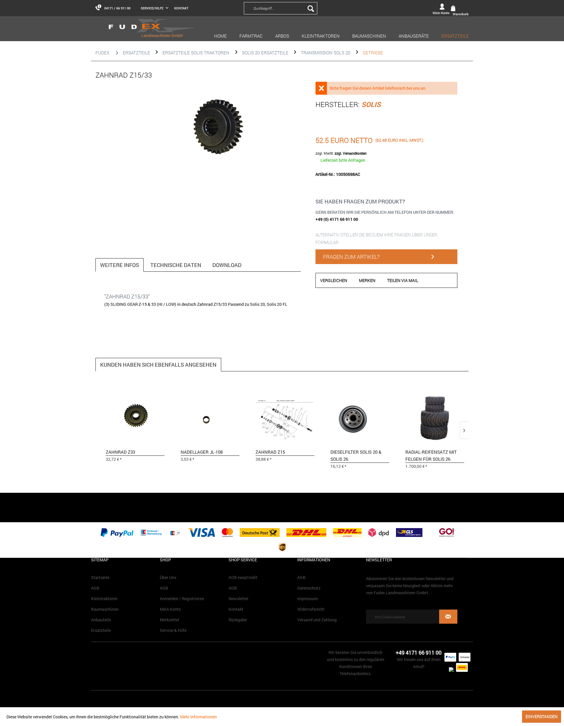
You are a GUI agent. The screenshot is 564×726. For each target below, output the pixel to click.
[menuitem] (320, 8)
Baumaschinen (105, 609)
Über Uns (168, 577)
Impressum (307, 598)
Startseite (100, 577)
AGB (95, 588)
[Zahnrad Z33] (135, 417)
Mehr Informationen (198, 717)
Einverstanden (542, 716)
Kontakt (181, 8)
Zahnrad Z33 (120, 452)
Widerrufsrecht (311, 609)
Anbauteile (101, 619)
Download (226, 264)
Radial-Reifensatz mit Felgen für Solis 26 (431, 455)
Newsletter (239, 598)
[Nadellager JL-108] (210, 417)
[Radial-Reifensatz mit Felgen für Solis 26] (434, 417)
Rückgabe (238, 619)
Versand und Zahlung (317, 619)
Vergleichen (333, 280)
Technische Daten (175, 264)
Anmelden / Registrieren (182, 598)
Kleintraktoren (104, 598)
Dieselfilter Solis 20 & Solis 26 (355, 455)
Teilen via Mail (402, 280)
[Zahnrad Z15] (285, 417)
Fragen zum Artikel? (351, 256)
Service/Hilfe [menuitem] (152, 8)
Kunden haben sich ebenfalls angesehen (158, 364)
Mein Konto (170, 609)
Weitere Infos (119, 264)
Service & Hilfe (173, 630)
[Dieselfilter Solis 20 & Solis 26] (359, 417)
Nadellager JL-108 (202, 452)
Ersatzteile (101, 630)
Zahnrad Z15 (270, 452)
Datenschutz (308, 588)
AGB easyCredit (243, 577)
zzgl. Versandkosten (351, 153)
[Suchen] (311, 8)
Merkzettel (169, 619)
